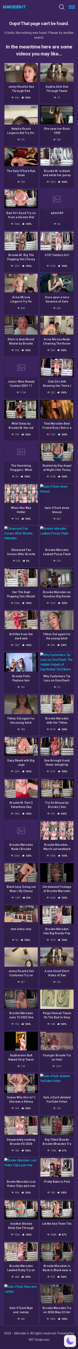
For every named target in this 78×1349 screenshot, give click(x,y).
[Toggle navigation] (72, 7)
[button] (70, 1341)
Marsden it (14, 7)
